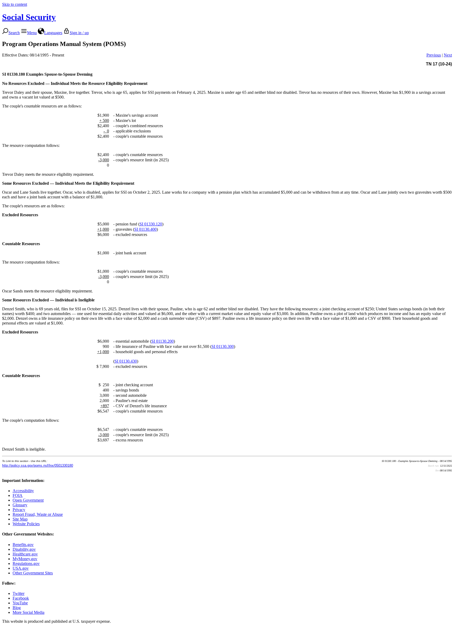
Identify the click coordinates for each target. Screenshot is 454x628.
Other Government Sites (33, 573)
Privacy (19, 509)
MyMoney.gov (25, 559)
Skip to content (14, 4)
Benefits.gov (23, 544)
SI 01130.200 (162, 341)
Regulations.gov (26, 563)
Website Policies (26, 524)
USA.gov (21, 568)
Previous (433, 55)
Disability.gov (24, 549)
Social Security (29, 17)
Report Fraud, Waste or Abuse (38, 514)
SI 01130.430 (126, 361)
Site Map (20, 519)
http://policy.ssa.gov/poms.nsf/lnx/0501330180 (37, 465)
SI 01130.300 (222, 346)
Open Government (28, 500)
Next (448, 55)
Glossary (20, 505)
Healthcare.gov (25, 554)
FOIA (18, 495)
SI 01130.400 (145, 229)
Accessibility (23, 490)
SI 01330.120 (151, 224)
